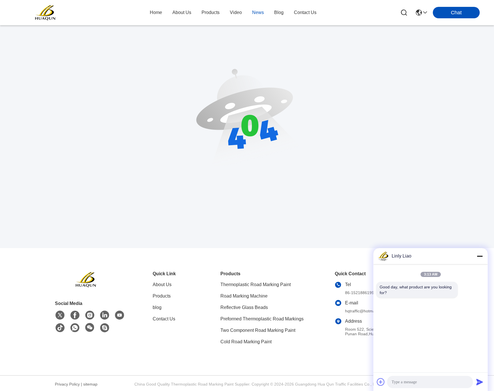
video (236, 12)
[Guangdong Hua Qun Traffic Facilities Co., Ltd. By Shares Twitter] (60, 315)
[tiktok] (60, 327)
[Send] (479, 382)
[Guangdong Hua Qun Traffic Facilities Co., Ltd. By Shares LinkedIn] (104, 315)
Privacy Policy (67, 384)
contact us (305, 12)
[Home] (86, 286)
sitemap (90, 384)
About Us (162, 284)
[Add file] (381, 382)
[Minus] (479, 256)
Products (162, 296)
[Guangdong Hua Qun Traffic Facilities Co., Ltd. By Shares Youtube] (119, 315)
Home (156, 12)
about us (181, 12)
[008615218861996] (104, 327)
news (258, 12)
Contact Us (164, 318)
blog (279, 12)
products (211, 12)
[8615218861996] (75, 327)
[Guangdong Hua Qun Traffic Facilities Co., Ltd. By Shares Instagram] (90, 315)
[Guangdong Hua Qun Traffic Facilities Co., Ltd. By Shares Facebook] (75, 315)
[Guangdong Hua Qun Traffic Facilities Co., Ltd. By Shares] (45, 12)
